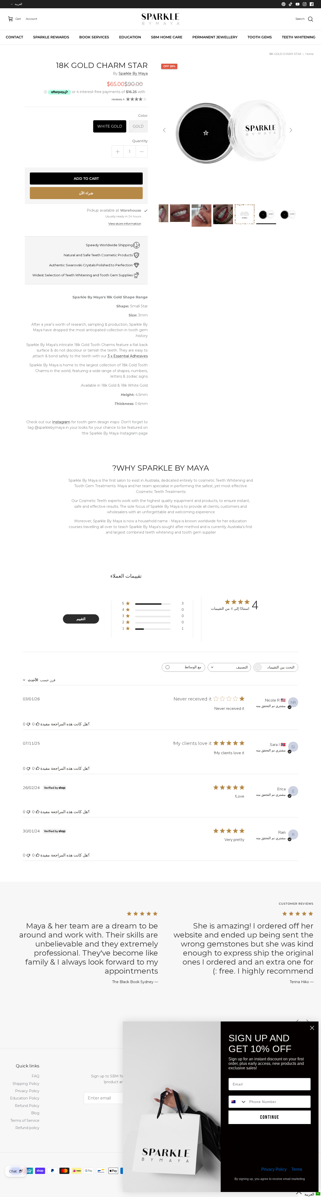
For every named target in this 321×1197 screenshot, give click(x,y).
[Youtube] (297, 4)
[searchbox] (280, 667)
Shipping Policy (26, 1083)
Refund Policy (27, 1105)
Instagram (61, 422)
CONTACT (14, 37)
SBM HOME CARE (166, 37)
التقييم (81, 619)
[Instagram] (304, 4)
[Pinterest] (283, 4)
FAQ (35, 1076)
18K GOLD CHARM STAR (285, 54)
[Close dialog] (312, 1027)
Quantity (140, 141)
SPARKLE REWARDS (51, 37)
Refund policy (27, 1128)
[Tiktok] (290, 4)
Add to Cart (86, 178)
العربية (18, 4)
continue (269, 1117)
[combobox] (229, 667)
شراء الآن (86, 193)
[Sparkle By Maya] (160, 19)
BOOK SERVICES (94, 37)
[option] (227, 130)
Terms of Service (24, 1120)
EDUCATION (130, 37)
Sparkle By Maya (133, 73)
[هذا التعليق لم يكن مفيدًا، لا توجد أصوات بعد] (28, 724)
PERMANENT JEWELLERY (214, 37)
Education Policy (24, 1098)
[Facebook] (311, 4)
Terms (296, 1169)
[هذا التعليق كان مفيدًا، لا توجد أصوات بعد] (37, 724)
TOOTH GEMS (260, 37)
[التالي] (164, 130)
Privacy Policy (27, 1091)
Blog (35, 1113)
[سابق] (290, 130)
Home (309, 54)
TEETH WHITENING (298, 37)
